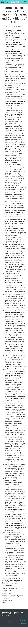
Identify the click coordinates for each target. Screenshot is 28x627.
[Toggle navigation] (25, 2)
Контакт (23, 623)
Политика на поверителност (17, 622)
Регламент (23, 620)
